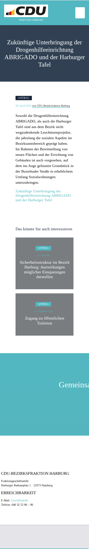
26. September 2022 (43, 311)
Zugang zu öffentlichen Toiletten (44, 320)
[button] (80, 12)
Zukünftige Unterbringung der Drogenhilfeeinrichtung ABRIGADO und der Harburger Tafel (43, 195)
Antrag (23, 97)
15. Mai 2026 (43, 255)
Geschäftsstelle (19, 500)
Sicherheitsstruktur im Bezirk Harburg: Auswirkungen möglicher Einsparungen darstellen (45, 269)
